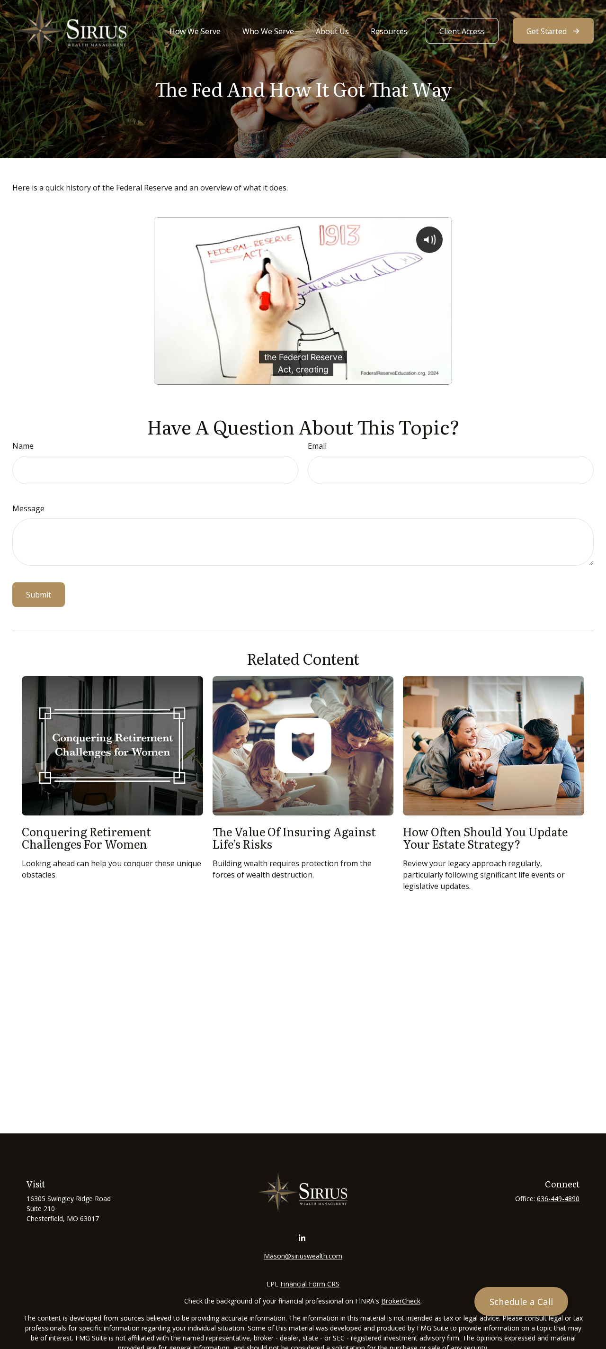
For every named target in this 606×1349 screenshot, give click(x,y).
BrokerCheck (400, 1300)
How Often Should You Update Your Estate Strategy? (485, 837)
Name (23, 446)
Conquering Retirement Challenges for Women (86, 837)
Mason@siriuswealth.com (303, 1255)
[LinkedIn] (302, 1238)
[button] (195, 30)
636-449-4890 (558, 1198)
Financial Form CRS (309, 1283)
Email (317, 446)
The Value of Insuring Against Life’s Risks (294, 837)
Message (28, 508)
